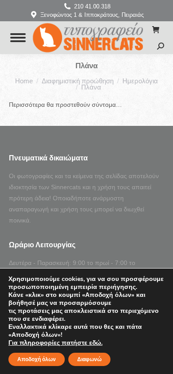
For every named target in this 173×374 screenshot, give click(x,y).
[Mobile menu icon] (18, 38)
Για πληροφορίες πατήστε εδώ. (55, 343)
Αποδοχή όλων (36, 359)
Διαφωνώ (89, 359)
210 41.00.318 (92, 6)
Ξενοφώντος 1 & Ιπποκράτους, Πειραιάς (92, 15)
